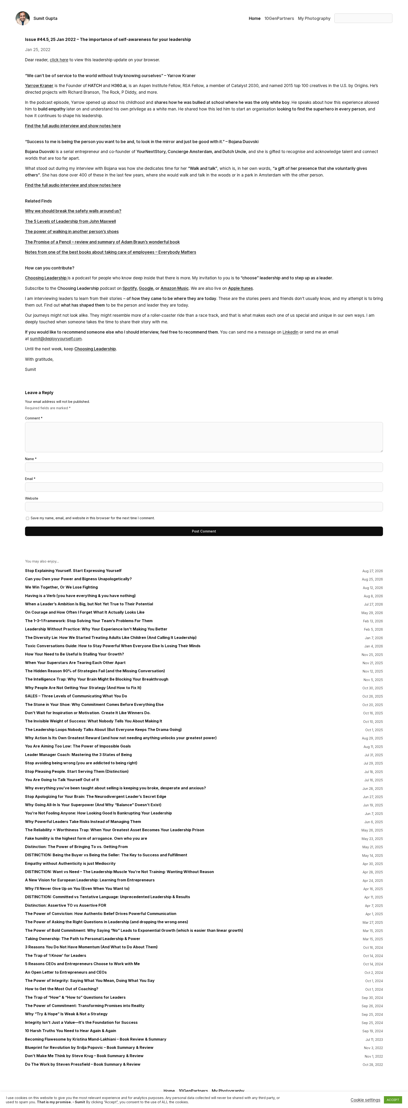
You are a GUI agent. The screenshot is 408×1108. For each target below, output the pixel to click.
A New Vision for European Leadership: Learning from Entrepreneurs (90, 880)
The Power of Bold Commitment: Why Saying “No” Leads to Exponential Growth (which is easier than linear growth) (134, 930)
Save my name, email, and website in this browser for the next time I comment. (93, 518)
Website (31, 498)
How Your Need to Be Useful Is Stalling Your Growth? (74, 654)
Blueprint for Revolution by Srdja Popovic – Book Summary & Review (89, 1047)
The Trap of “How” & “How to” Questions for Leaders (75, 997)
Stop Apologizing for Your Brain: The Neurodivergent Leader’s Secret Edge (95, 796)
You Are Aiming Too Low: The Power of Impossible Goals (78, 746)
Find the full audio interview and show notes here (73, 185)
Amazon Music (175, 288)
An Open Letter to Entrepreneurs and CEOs (66, 972)
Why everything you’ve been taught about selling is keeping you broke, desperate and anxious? (115, 788)
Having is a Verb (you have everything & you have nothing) (80, 596)
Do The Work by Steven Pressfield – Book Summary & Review (82, 1064)
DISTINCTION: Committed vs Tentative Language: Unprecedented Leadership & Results (107, 897)
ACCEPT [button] (393, 1100)
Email (30, 479)
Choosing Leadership (46, 277)
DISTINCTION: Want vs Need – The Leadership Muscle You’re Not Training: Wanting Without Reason (119, 872)
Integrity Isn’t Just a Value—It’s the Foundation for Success (81, 1022)
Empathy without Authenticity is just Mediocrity (70, 863)
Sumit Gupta (45, 18)
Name (31, 459)
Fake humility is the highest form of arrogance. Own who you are (86, 838)
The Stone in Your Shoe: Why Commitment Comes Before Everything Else (94, 704)
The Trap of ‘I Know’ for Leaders (55, 955)
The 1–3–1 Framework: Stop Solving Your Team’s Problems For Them (89, 621)
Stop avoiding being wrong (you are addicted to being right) (81, 763)
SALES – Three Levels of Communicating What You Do (76, 696)
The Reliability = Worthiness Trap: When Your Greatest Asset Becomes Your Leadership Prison (114, 830)
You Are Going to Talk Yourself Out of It (62, 780)
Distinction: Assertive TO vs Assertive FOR (65, 905)
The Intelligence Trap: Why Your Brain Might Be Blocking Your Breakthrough (96, 679)
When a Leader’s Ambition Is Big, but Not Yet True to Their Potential (89, 604)
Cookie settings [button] (365, 1100)
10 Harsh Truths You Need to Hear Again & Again (70, 1031)
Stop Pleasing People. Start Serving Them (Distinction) (77, 771)
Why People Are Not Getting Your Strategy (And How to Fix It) (83, 688)
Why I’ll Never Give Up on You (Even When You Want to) (77, 888)
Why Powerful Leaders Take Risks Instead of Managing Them (83, 821)
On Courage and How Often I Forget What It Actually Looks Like (84, 612)
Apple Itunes (240, 288)
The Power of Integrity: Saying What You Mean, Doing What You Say (90, 980)
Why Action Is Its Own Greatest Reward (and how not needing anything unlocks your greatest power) (121, 738)
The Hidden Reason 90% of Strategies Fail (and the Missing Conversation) (95, 671)
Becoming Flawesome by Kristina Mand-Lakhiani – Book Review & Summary (95, 1039)
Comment (33, 418)
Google (146, 288)
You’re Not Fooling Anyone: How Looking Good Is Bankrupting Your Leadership (98, 813)
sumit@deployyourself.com (56, 338)
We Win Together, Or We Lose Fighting (61, 587)
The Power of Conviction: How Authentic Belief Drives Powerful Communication (100, 913)
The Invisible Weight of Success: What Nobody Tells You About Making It (93, 721)
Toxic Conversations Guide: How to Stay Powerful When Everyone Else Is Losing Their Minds (112, 646)
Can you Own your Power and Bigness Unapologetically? (78, 579)
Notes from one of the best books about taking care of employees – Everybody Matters (110, 252)
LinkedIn (290, 332)
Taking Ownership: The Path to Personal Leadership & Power (82, 939)
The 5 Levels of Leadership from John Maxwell (70, 221)
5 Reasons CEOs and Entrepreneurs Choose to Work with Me (82, 964)
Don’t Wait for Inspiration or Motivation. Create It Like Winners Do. (88, 713)
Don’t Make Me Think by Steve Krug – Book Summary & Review (84, 1056)
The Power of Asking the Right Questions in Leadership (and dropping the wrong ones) (106, 922)
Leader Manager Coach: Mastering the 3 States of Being (78, 754)
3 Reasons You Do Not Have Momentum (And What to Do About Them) (91, 947)
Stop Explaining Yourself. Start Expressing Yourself (73, 570)
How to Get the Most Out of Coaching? (61, 989)
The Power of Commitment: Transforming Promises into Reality (84, 1005)
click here (59, 59)
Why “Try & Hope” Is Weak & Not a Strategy (66, 1014)
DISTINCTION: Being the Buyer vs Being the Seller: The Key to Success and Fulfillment (106, 855)
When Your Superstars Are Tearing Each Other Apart (75, 662)
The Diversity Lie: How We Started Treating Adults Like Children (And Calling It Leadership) (111, 637)
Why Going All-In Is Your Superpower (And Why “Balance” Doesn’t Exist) (93, 805)
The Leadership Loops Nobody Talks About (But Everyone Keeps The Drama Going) (103, 729)
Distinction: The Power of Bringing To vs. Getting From (76, 846)
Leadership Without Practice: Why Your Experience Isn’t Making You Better (96, 629)
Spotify (130, 288)
